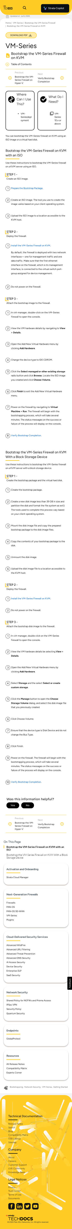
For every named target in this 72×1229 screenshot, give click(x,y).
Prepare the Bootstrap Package (27, 188)
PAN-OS (10, 907)
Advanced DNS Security (18, 958)
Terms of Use (14, 1194)
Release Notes (15, 1124)
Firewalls (10, 902)
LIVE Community (16, 1168)
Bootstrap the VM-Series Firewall (40, 23)
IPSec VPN (11, 1004)
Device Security (14, 966)
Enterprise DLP (13, 971)
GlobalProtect (13, 1038)
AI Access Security (15, 962)
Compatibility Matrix (16, 1068)
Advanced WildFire (15, 945)
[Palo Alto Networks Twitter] (27, 1208)
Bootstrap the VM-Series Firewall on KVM (26, 26)
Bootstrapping (16, 1087)
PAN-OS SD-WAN (15, 911)
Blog (10, 1131)
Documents (14, 1198)
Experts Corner (14, 1072)
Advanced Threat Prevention (20, 953)
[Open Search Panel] (24, 8)
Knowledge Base (16, 1172)
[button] (69, 983)
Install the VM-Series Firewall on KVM (30, 245)
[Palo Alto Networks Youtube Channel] (35, 1208)
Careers (12, 1161)
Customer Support (17, 1165)
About (11, 1157)
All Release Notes (15, 1064)
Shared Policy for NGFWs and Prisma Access (28, 1000)
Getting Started (60, 1087)
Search (11, 1127)
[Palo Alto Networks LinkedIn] (19, 1208)
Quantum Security (15, 1013)
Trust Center (14, 1191)
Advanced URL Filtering (18, 949)
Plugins (10, 920)
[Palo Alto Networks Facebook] (11, 1208)
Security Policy (13, 1009)
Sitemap (12, 1142)
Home (8, 23)
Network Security (32, 1087)
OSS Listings (14, 1138)
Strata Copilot (56, 8)
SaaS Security (13, 975)
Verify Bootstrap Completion (26, 435)
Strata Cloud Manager (17, 877)
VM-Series (18, 23)
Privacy (11, 1187)
